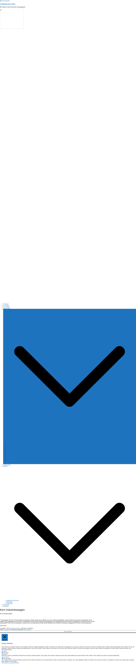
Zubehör (5, 466)
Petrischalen (9, 601)
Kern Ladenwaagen (11, 448)
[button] (69, 442)
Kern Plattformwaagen (12, 457)
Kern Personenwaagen (12, 462)
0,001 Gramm (6, 308)
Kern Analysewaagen (11, 456)
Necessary (6, 652)
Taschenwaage (6, 464)
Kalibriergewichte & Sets (12, 600)
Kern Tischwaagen (11, 449)
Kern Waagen (6, 309)
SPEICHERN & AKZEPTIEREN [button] (10, 662)
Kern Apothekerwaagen (12, 453)
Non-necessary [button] (5, 657)
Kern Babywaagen (11, 460)
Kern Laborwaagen (11, 452)
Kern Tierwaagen (10, 463)
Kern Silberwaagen (11, 445)
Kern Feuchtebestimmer (12, 455)
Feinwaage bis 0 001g (7, 4)
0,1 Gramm (6, 305)
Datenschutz (6, 604)
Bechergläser (9, 603)
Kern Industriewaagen (11, 459)
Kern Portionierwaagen (12, 450)
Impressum (6, 606)
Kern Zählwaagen (10, 446)
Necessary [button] (4, 651)
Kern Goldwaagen (11, 443)
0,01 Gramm (6, 306)
